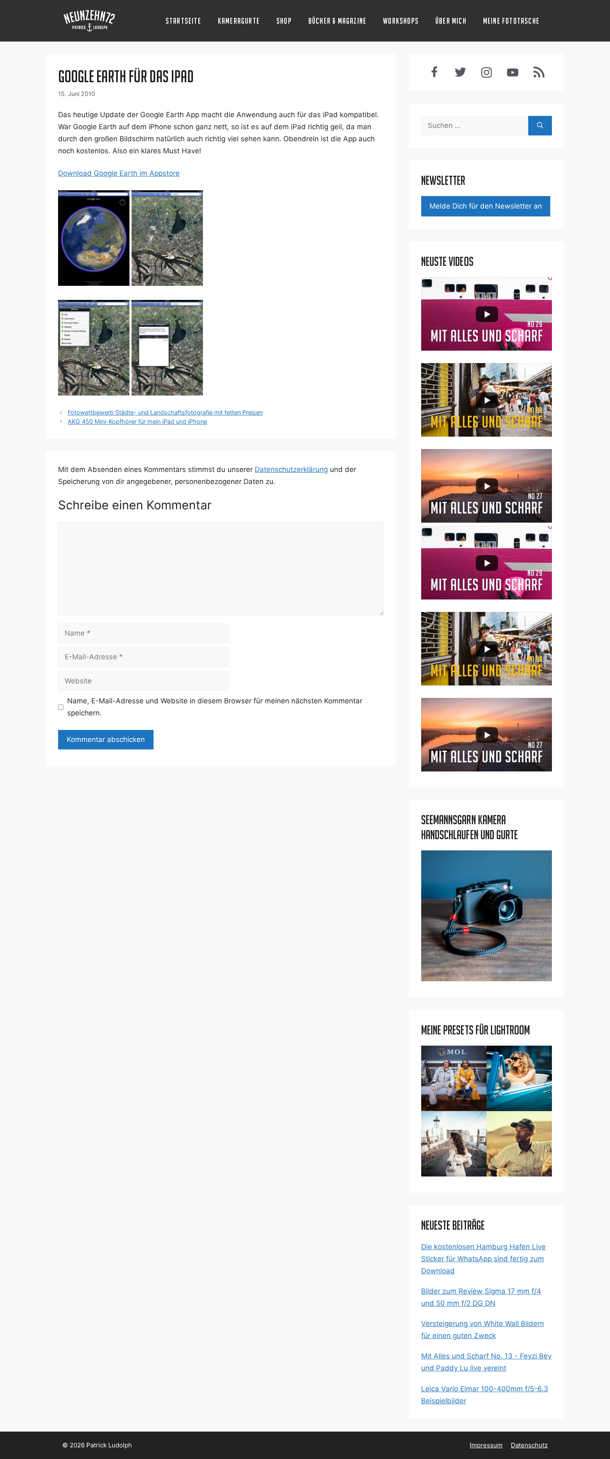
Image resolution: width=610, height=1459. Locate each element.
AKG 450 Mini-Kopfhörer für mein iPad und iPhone (137, 421)
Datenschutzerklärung (291, 469)
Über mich (450, 20)
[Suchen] (540, 126)
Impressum (486, 1445)
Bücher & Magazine (337, 20)
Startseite (183, 20)
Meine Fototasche (511, 20)
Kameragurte (239, 20)
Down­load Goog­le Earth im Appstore (119, 173)
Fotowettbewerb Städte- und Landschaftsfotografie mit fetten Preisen (165, 412)
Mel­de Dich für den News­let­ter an (485, 206)
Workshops (401, 20)
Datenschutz (529, 1445)
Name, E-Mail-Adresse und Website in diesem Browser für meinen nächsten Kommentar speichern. (214, 707)
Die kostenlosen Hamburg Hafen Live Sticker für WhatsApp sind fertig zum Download (483, 1259)
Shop (284, 20)
